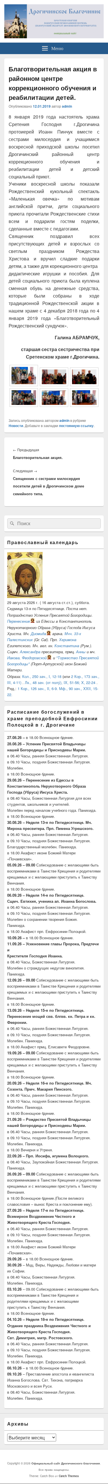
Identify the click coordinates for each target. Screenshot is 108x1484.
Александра (30, 651)
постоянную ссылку (76, 425)
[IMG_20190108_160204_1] (24, 405)
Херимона (67, 639)
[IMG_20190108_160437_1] (84, 405)
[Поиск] (11, 523)
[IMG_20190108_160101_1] (84, 384)
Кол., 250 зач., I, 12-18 (41, 676)
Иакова (13, 657)
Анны (81, 651)
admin (67, 106)
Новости (16, 425)
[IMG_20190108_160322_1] (54, 405)
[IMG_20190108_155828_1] (24, 384)
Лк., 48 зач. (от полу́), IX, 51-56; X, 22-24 (60, 682)
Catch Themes (69, 1476)
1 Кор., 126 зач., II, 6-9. (38, 688)
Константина (66, 645)
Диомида (38, 633)
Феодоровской (34, 657)
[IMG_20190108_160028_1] (54, 384)
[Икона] (25, 596)
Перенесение (18, 621)
